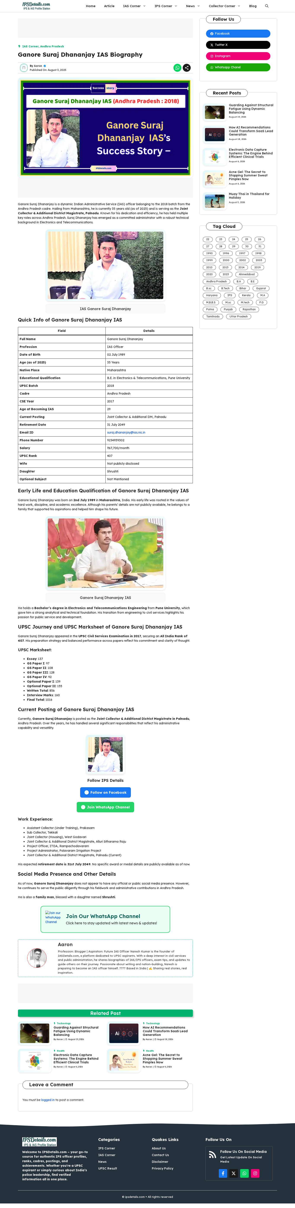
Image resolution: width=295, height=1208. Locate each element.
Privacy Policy (162, 1168)
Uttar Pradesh (239, 316)
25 (246, 239)
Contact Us (160, 1155)
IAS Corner (132, 6)
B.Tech (225, 288)
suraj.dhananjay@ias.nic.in (126, 432)
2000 (226, 260)
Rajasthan (249, 309)
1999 (209, 260)
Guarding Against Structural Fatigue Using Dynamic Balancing (76, 1031)
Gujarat (261, 288)
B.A (239, 281)
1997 (242, 253)
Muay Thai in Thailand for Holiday (249, 196)
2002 (242, 260)
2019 (257, 267)
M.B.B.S (211, 302)
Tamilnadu (213, 316)
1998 (258, 253)
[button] (267, 6)
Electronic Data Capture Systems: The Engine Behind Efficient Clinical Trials (76, 1058)
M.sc (228, 302)
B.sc (208, 288)
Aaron (38, 65)
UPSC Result (107, 1168)
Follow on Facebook (108, 792)
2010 (209, 267)
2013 (225, 267)
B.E (253, 281)
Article (109, 6)
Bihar (242, 288)
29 (233, 246)
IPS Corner (163, 6)
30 (247, 246)
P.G (261, 302)
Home (90, 6)
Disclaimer (160, 1162)
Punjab (228, 309)
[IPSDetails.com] (36, 6)
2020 (209, 274)
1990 (209, 253)
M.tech (245, 302)
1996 (226, 253)
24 (233, 239)
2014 (241, 267)
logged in (48, 1100)
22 (207, 239)
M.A (262, 295)
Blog (253, 6)
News (190, 6)
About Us (159, 1148)
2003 (259, 260)
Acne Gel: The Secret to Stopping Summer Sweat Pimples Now (162, 1058)
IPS (229, 295)
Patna (210, 309)
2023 (226, 274)
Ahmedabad (247, 274)
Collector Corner (222, 6)
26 (259, 239)
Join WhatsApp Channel (108, 807)
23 (220, 239)
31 (260, 246)
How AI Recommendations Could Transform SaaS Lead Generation (165, 1031)
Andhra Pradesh (52, 46)
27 (207, 246)
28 (220, 246)
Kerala (246, 295)
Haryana (211, 295)
